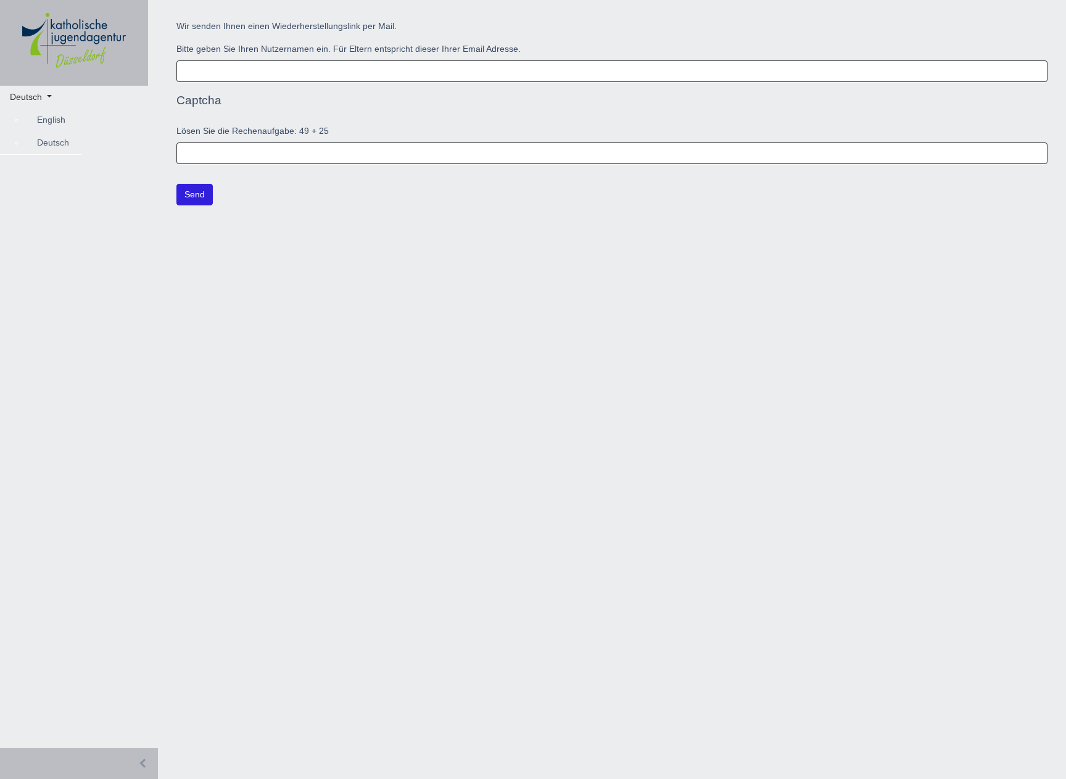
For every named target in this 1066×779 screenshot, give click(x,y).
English (51, 120)
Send (194, 194)
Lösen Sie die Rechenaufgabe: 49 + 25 (252, 131)
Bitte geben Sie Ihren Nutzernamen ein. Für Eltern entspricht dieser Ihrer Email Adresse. (348, 49)
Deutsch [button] (27, 97)
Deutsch (53, 142)
